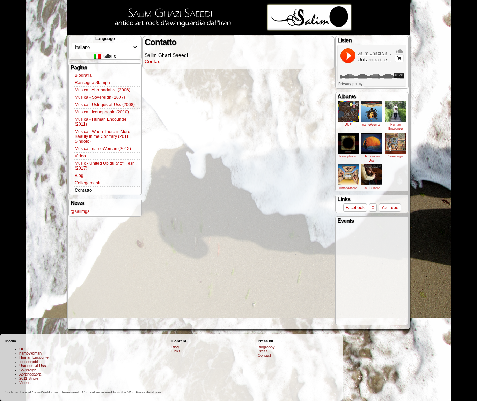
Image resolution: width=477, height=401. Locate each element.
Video (80, 156)
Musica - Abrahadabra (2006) (102, 90)
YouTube (389, 207)
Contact (153, 61)
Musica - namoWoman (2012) (103, 148)
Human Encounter (395, 127)
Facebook (355, 207)
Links (176, 351)
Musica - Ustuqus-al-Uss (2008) (105, 104)
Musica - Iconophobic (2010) (102, 112)
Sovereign (395, 156)
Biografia (83, 75)
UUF (348, 124)
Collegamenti (87, 182)
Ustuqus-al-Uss (372, 158)
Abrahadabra (348, 188)
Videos (25, 382)
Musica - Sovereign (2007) (100, 97)
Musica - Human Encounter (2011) (100, 122)
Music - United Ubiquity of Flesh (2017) (105, 166)
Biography (266, 347)
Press (263, 351)
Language (105, 38)
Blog (79, 175)
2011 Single (372, 188)
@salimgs (80, 211)
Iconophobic (348, 156)
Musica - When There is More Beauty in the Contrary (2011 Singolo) (102, 136)
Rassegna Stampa (92, 82)
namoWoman (371, 124)
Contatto (83, 190)
